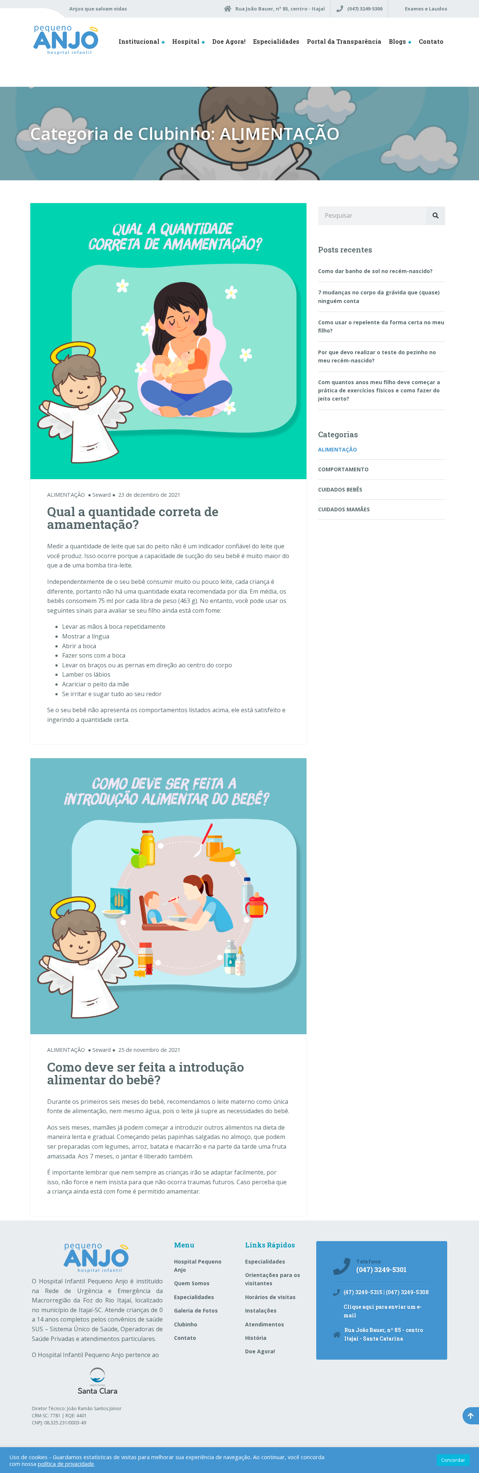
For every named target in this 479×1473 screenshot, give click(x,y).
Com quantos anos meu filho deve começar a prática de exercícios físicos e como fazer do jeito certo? (379, 390)
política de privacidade (66, 1463)
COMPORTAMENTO (343, 469)
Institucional (139, 41)
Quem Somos (192, 1283)
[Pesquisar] (435, 216)
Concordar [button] (453, 1460)
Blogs (397, 41)
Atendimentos (264, 1324)
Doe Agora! (228, 41)
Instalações (261, 1310)
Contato (431, 41)
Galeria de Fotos (196, 1310)
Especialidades (276, 41)
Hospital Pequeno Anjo (198, 1265)
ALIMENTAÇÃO (66, 494)
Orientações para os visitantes (272, 1279)
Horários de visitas (270, 1297)
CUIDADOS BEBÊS (340, 489)
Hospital (185, 41)
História (255, 1337)
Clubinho (185, 1324)
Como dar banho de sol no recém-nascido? (375, 271)
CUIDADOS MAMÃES (344, 509)
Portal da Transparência (344, 41)
